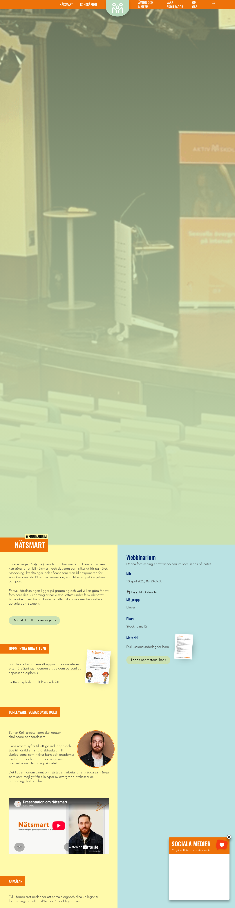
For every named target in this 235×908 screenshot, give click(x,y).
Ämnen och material (145, 4)
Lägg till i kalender (144, 592)
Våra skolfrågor (175, 4)
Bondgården (88, 4)
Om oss (194, 4)
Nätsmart (66, 4)
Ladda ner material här (147, 660)
